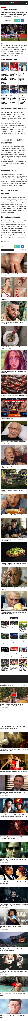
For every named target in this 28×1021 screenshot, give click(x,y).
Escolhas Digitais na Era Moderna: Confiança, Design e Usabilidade (14, 642)
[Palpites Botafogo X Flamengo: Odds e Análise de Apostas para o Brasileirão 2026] (23, 662)
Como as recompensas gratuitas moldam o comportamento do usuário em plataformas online (5, 642)
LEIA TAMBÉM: (14, 618)
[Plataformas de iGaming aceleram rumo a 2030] (5, 623)
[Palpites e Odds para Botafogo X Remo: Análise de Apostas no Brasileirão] (5, 649)
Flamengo (3, 7)
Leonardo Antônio (6, 16)
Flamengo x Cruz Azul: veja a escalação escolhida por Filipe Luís (22, 77)
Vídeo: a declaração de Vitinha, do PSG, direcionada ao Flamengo (13, 99)
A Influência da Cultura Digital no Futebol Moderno (22, 641)
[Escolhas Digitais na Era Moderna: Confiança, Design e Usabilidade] (14, 636)
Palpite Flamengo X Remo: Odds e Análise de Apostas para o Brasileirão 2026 (14, 667)
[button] (25, 2)
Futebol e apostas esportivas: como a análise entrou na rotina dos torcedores (23, 629)
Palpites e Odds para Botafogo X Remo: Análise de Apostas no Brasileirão (4, 654)
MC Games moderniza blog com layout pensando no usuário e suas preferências (13, 654)
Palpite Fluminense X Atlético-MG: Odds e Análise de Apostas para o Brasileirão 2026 (5, 668)
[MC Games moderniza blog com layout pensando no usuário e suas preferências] (14, 649)
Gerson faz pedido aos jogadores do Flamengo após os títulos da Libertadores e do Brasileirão (5, 78)
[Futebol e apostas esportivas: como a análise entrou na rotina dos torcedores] (23, 624)
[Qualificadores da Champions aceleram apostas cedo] (14, 623)
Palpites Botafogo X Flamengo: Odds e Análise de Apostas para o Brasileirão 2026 (23, 668)
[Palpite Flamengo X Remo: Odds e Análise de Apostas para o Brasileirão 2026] (14, 662)
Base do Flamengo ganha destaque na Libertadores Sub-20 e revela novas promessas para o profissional (23, 655)
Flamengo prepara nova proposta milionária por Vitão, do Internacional (14, 76)
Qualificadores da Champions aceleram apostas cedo (14, 627)
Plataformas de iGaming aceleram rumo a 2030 (5, 626)
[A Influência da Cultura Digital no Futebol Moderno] (23, 636)
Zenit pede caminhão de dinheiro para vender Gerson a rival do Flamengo (5, 99)
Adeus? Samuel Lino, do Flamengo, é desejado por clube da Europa (22, 99)
